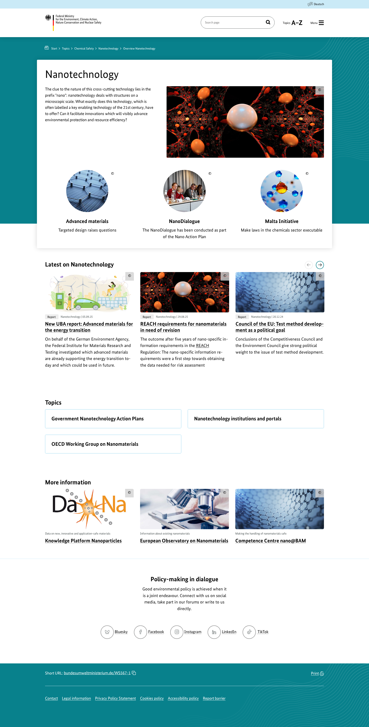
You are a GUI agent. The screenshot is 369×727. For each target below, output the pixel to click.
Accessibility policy (183, 698)
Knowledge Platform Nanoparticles (83, 541)
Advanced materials (87, 221)
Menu (314, 23)
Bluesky (121, 631)
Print (315, 673)
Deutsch (319, 4)
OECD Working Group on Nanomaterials (94, 444)
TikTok (262, 631)
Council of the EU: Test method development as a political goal (280, 327)
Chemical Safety (84, 48)
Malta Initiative (282, 221)
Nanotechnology (108, 48)
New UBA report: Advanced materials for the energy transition (89, 327)
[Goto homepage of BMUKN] (76, 23)
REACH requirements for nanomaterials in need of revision (183, 327)
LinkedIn (229, 631)
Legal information (76, 698)
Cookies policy (152, 698)
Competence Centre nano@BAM (270, 541)
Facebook (156, 631)
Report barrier (214, 698)
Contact (51, 698)
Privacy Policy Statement (115, 698)
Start (54, 48)
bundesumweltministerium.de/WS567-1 (97, 672)
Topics (286, 24)
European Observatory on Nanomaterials (184, 541)
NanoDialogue (184, 221)
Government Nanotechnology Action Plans (97, 418)
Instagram (192, 631)
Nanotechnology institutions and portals (237, 418)
